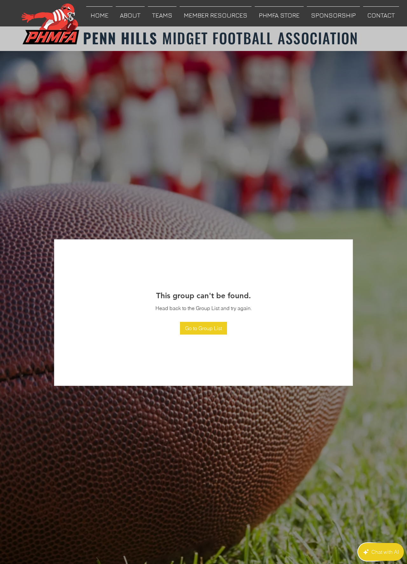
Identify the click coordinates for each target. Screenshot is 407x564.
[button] (130, 12)
